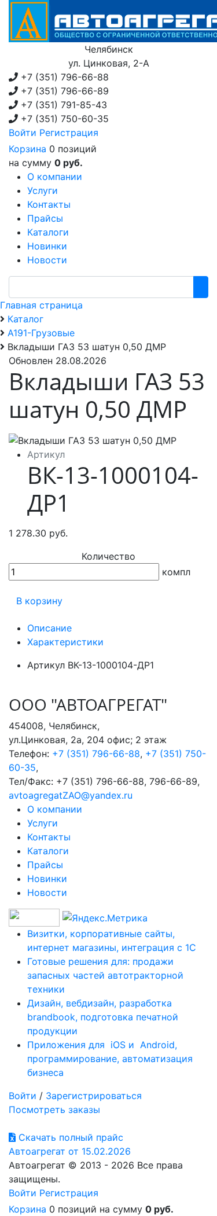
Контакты (49, 837)
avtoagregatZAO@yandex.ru (71, 795)
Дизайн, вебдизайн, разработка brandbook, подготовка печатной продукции (102, 1017)
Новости (47, 892)
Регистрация (68, 132)
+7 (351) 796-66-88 (96, 753)
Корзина (27, 149)
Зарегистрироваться (94, 1095)
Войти (22, 132)
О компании (54, 809)
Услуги (42, 823)
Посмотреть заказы (54, 1109)
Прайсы (45, 864)
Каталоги (48, 851)
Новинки (47, 878)
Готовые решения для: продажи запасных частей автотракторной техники (105, 975)
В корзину (39, 601)
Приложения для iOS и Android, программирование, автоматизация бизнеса (110, 1058)
